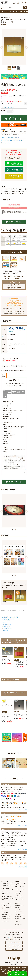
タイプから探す (19, 895)
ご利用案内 (4, 905)
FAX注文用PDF (5, 912)
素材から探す (19, 891)
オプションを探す (19, 899)
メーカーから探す (19, 897)
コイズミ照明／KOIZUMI (8, 619)
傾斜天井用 (5, 630)
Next (25, 46)
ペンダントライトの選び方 (7, 883)
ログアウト (18, 909)
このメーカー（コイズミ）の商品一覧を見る (17, 330)
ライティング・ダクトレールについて (7, 893)
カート (22, 2)
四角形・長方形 (6, 626)
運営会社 (18, 921)
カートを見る (19, 911)
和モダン (5, 622)
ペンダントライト (6, 621)
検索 (25, 7)
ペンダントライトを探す (20, 884)
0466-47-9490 (15, 287)
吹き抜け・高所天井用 (7, 628)
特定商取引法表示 (6, 916)
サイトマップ (14, 964)
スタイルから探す (19, 889)
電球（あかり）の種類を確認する (14, 101)
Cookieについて (5, 921)
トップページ (19, 924)
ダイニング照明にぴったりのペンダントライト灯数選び (7, 890)
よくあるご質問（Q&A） (7, 896)
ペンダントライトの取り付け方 (7, 886)
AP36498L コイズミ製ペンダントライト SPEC (13, 610)
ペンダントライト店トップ (7, 11)
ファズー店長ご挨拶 (20, 916)
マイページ (18, 907)
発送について (5, 910)
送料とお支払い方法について (7, 908)
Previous (1, 46)
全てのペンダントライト (20, 887)
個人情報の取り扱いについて (7, 919)
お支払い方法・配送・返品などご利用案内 (12, 140)
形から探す (18, 893)
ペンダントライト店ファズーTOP (10, 617)
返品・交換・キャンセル (7, 914)
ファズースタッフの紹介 (20, 919)
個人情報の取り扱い (18, 962)
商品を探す (19, 11)
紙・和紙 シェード (7, 624)
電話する (19, 2)
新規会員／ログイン (20, 905)
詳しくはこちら (23, 810)
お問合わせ (15, 2)
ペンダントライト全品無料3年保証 (7, 899)
